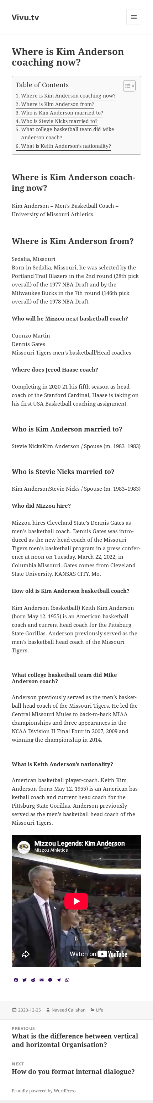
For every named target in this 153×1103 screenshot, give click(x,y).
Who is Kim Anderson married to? (62, 112)
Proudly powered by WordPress (43, 1091)
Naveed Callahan (68, 1010)
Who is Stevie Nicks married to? (59, 121)
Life (99, 1010)
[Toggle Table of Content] (126, 86)
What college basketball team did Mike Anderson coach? (67, 133)
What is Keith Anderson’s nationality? (66, 146)
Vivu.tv (25, 17)
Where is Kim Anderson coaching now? (68, 95)
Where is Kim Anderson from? (57, 104)
